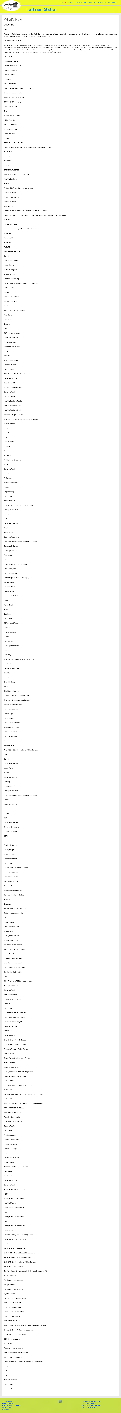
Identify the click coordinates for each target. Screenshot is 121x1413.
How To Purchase (94, 2)
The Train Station (41, 9)
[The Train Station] (11, 5)
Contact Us (114, 2)
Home (62, 2)
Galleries (79, 2)
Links (85, 2)
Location (105, 2)
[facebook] (60, 1401)
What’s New (70, 2)
